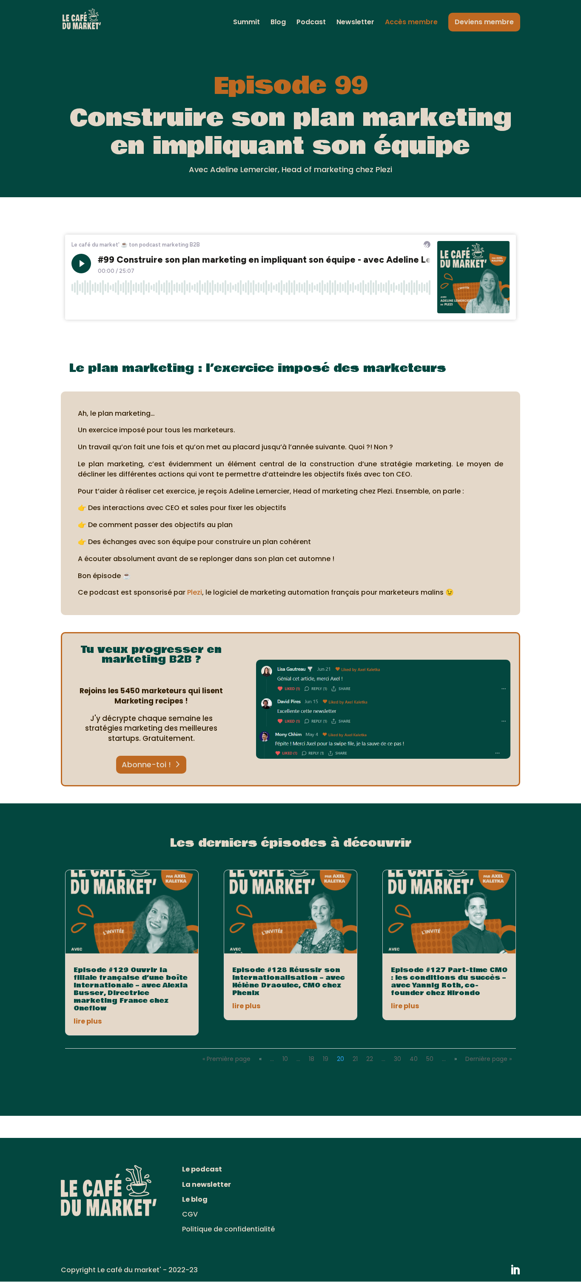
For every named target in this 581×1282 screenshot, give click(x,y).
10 (285, 1059)
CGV (190, 1214)
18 (311, 1059)
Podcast (311, 23)
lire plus (88, 1021)
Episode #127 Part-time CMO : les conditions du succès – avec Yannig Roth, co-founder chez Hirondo (449, 981)
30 (397, 1059)
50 (429, 1059)
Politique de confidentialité (228, 1229)
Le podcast (202, 1169)
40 (414, 1059)
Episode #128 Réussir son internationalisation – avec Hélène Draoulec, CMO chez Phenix (288, 981)
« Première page (226, 1059)
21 (355, 1059)
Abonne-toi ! (146, 764)
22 (369, 1059)
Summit (246, 23)
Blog (278, 23)
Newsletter (355, 23)
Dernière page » (488, 1059)
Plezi (194, 592)
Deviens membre (484, 22)
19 (325, 1059)
